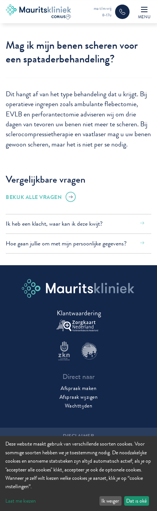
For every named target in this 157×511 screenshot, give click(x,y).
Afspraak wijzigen (78, 397)
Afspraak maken (78, 388)
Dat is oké (136, 501)
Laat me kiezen (20, 501)
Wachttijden (79, 405)
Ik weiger (110, 501)
